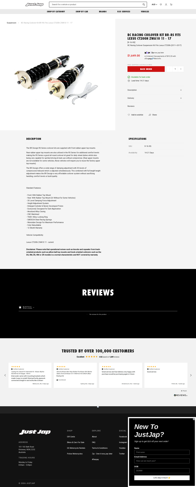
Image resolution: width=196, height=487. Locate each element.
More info (157, 58)
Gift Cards (71, 437)
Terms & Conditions (100, 448)
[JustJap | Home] (34, 4)
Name (136, 448)
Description (132, 90)
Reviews (130, 106)
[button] (5, 375)
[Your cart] (171, 4)
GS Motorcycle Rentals (76, 448)
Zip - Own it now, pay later (102, 454)
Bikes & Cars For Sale (75, 442)
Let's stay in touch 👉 (161, 478)
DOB (136, 467)
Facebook (123, 437)
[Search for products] (144, 4)
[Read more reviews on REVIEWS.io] (180, 395)
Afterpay (95, 459)
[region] (98, 375)
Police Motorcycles (75, 454)
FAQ (93, 442)
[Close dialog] (194, 419)
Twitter (122, 454)
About (94, 437)
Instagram (123, 442)
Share (154, 115)
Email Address (140, 457)
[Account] (166, 4)
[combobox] (98, 4)
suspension (11, 23)
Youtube (122, 448)
